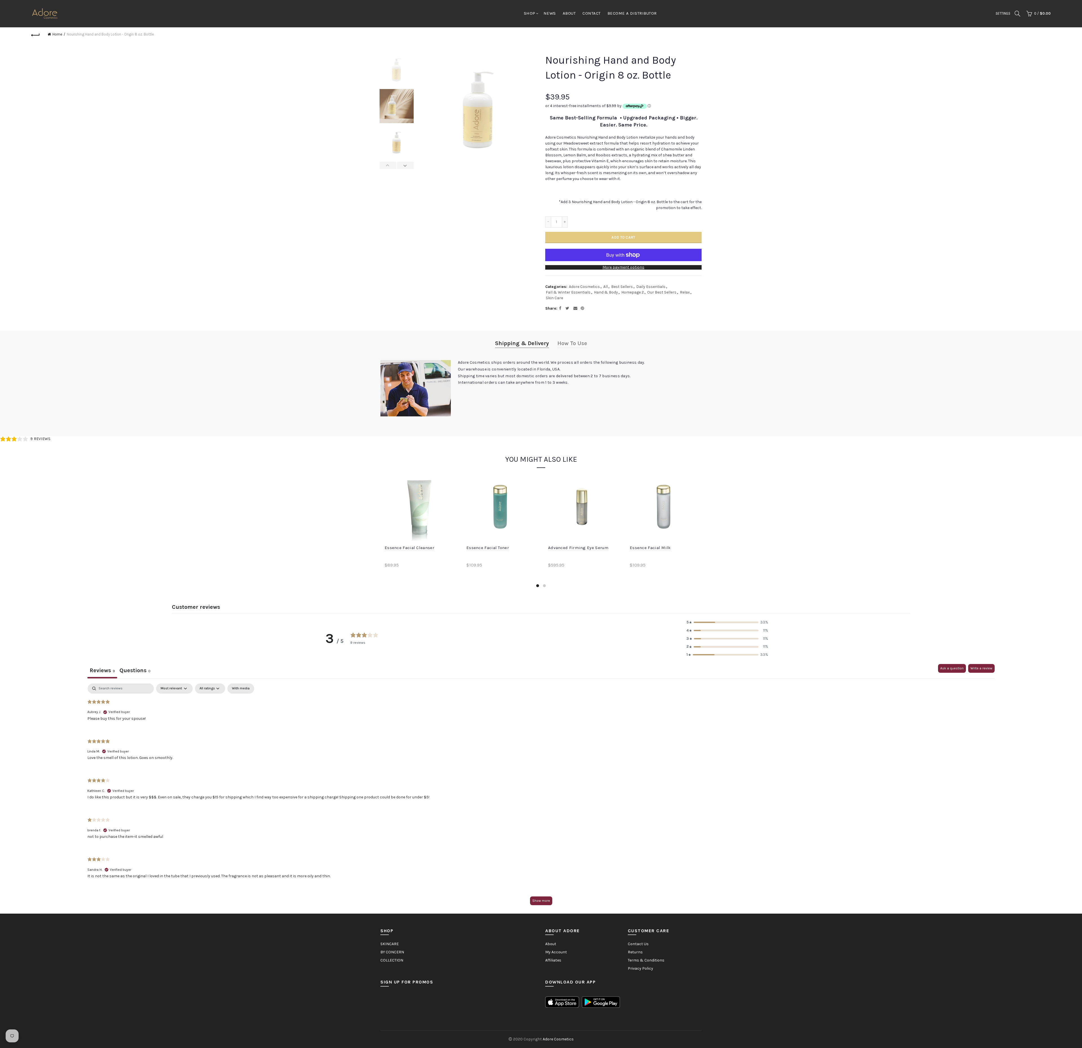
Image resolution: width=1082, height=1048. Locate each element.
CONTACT (591, 13)
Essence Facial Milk (650, 547)
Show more (541, 901)
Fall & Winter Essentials (568, 292)
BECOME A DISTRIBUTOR (632, 13)
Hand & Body (606, 292)
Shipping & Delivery (522, 343)
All (605, 286)
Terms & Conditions (646, 960)
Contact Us (638, 944)
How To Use (572, 343)
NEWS (550, 13)
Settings (1002, 13)
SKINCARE (389, 944)
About (550, 944)
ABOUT (569, 13)
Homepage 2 (632, 292)
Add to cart (623, 237)
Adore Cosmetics (584, 286)
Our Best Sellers (662, 292)
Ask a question (952, 668)
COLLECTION (391, 960)
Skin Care (554, 298)
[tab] (135, 671)
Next (405, 165)
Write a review (981, 668)
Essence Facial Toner (487, 547)
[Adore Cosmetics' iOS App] (562, 1001)
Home (57, 34)
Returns (635, 952)
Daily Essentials (651, 286)
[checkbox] (240, 688)
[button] (727, 622)
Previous (388, 165)
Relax (685, 292)
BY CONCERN (392, 952)
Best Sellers (622, 286)
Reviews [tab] (102, 670)
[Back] (35, 34)
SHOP (529, 13)
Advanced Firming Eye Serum (578, 547)
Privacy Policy (640, 968)
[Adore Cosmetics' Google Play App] (601, 1001)
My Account (556, 952)
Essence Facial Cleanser (409, 547)
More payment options (623, 267)
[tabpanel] (541, 797)
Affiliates (553, 960)
